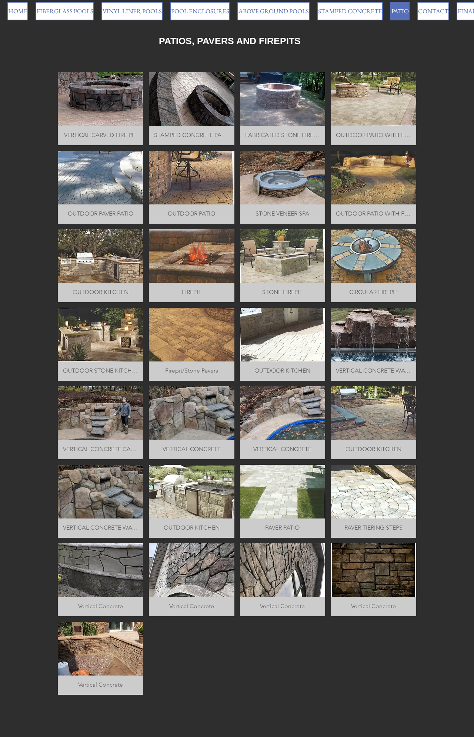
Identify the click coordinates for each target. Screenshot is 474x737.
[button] (100, 108)
